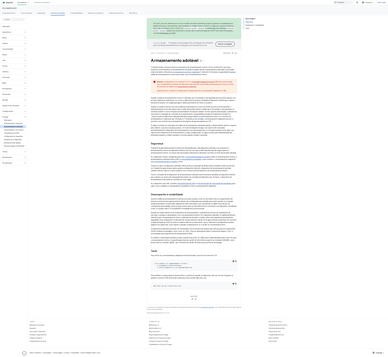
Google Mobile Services (276, 335)
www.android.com (275, 331)
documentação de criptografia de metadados (214, 184)
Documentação (9, 8)
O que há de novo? (8, 13)
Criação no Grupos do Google (158, 341)
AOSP (152, 53)
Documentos (22, 2)
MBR (202, 119)
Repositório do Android (37, 325)
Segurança (41, 13)
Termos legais (57, 353)
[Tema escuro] (233, 261)
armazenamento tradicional (187, 87)
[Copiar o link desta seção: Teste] (159, 251)
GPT (230, 119)
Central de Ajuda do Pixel (277, 328)
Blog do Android (154, 331)
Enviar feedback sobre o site (90, 353)
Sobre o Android (35, 353)
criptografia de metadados (192, 159)
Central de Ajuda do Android (278, 325)
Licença (66, 353)
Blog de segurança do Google (158, 335)
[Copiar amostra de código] (236, 261)
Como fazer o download (37, 331)
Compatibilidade (76, 13)
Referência (133, 13)
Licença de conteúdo (207, 307)
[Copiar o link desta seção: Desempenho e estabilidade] (185, 194)
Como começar (26, 13)
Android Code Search (42, 2)
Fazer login (381, 2)
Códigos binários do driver (38, 341)
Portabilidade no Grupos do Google (160, 344)
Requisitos (33, 328)
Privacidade (75, 353)
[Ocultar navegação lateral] (24, 353)
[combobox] (344, 2)
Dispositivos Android (95, 13)
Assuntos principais (58, 13)
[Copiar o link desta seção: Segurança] (165, 144)
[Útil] (232, 53)
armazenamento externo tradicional (186, 72)
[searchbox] (13, 19)
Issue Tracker (273, 341)
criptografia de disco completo (166, 162)
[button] (12, 32)
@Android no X (154, 325)
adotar (233, 72)
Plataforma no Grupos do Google (159, 338)
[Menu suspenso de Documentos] (29, 2)
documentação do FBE (186, 184)
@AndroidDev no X (155, 328)
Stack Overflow (273, 338)
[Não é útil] (235, 53)
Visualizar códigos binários (38, 335)
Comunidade (47, 353)
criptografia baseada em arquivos (203, 82)
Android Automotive (116, 13)
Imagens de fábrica (36, 338)
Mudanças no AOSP (167, 33)
